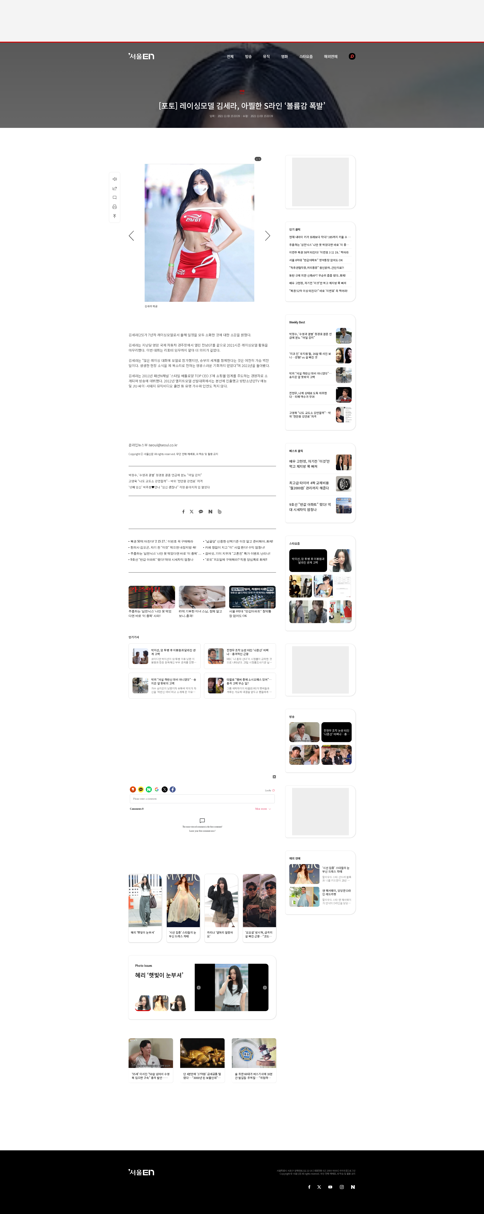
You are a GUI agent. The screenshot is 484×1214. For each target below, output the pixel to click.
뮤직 (266, 56)
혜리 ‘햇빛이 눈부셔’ (159, 975)
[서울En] (141, 56)
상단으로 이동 (114, 216)
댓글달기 (114, 197)
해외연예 (330, 56)
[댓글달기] (114, 197)
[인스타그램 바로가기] (341, 1187)
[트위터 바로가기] (319, 1187)
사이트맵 (343, 1170)
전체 (230, 56)
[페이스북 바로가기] (309, 1187)
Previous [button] (198, 987)
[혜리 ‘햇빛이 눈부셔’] (231, 987)
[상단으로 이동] (114, 216)
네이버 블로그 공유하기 (210, 511)
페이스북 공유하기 (183, 511)
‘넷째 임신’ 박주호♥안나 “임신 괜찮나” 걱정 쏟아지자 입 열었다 (169, 487)
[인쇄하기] (114, 206)
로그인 (352, 1170)
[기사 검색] (349, 56)
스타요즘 (306, 56)
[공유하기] (114, 188)
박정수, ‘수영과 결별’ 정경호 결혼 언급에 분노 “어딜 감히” (165, 475)
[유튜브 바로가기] (330, 1187)
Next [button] (265, 987)
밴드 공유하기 (219, 511)
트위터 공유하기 (191, 511)
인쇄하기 (114, 206)
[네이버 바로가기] (353, 1187)
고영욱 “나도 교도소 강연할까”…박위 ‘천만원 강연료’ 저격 (166, 481)
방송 (248, 56)
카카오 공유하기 (200, 511)
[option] (199, 235)
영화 (284, 56)
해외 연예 (294, 858)
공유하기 (114, 188)
